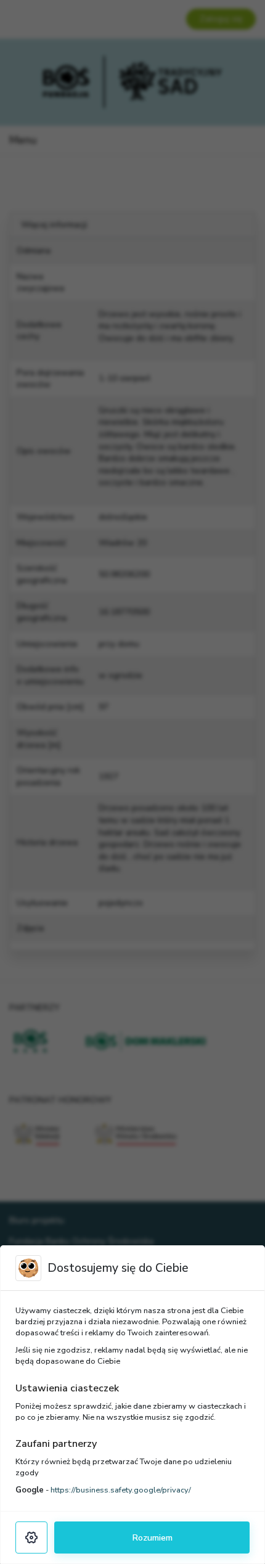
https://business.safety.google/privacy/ (121, 1490)
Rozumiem (152, 1537)
